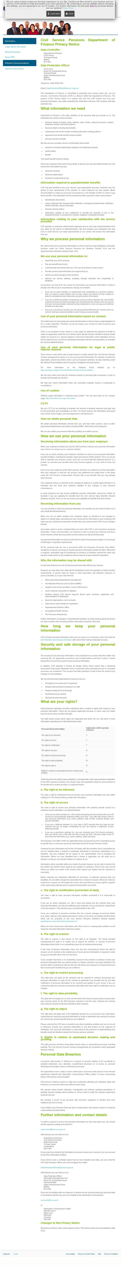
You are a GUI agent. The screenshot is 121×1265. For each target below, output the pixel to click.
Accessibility (70, 1254)
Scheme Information (14, 68)
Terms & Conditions (111, 1254)
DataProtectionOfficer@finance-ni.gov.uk (62, 88)
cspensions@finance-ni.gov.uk (53, 1129)
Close (71, 14)
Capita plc (6, 1254)
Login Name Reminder (15, 46)
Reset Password (12, 52)
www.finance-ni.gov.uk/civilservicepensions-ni (59, 921)
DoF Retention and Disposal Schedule (56, 640)
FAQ (99, 1254)
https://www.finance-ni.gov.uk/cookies (60, 398)
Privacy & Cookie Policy (86, 1254)
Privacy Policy (67, 8)
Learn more (55, 14)
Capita (15, 1254)
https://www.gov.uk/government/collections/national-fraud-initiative (67, 370)
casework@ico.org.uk (49, 1200)
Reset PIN (9, 57)
